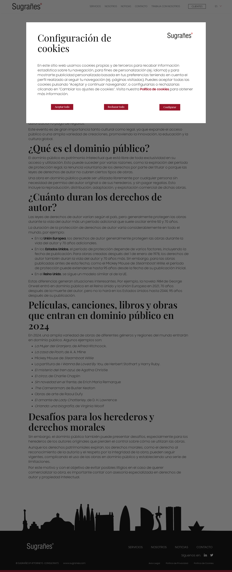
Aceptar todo (62, 106)
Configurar (170, 107)
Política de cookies (154, 89)
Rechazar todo (116, 106)
